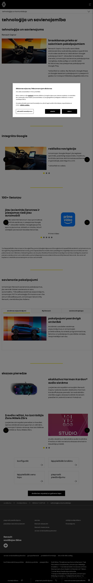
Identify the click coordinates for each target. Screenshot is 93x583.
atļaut (69, 111)
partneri (30, 95)
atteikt (52, 111)
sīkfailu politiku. (25, 105)
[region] (46, 100)
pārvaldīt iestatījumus (24, 111)
